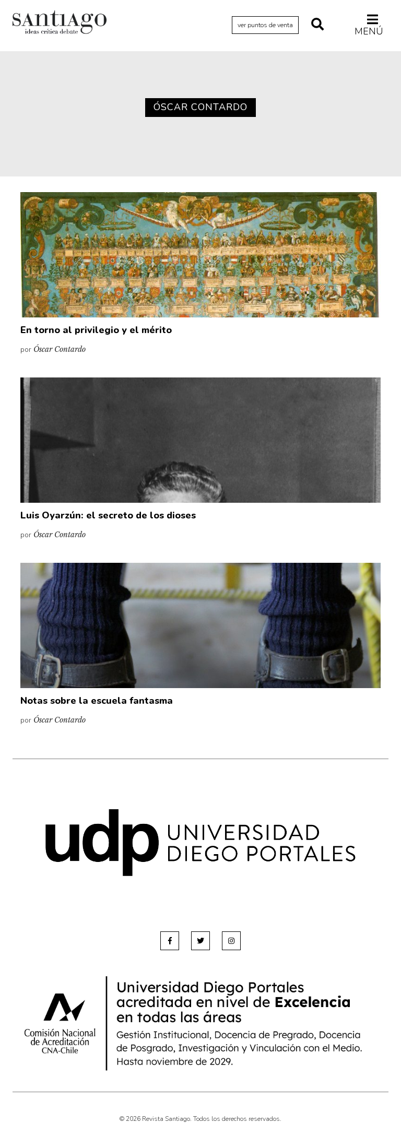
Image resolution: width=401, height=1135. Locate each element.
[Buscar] (317, 25)
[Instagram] (231, 940)
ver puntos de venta (265, 25)
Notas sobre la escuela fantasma (96, 700)
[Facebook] (169, 940)
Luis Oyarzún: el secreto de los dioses (108, 515)
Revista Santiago (60, 23)
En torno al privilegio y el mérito (96, 330)
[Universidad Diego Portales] (200, 842)
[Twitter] (200, 940)
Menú (369, 31)
